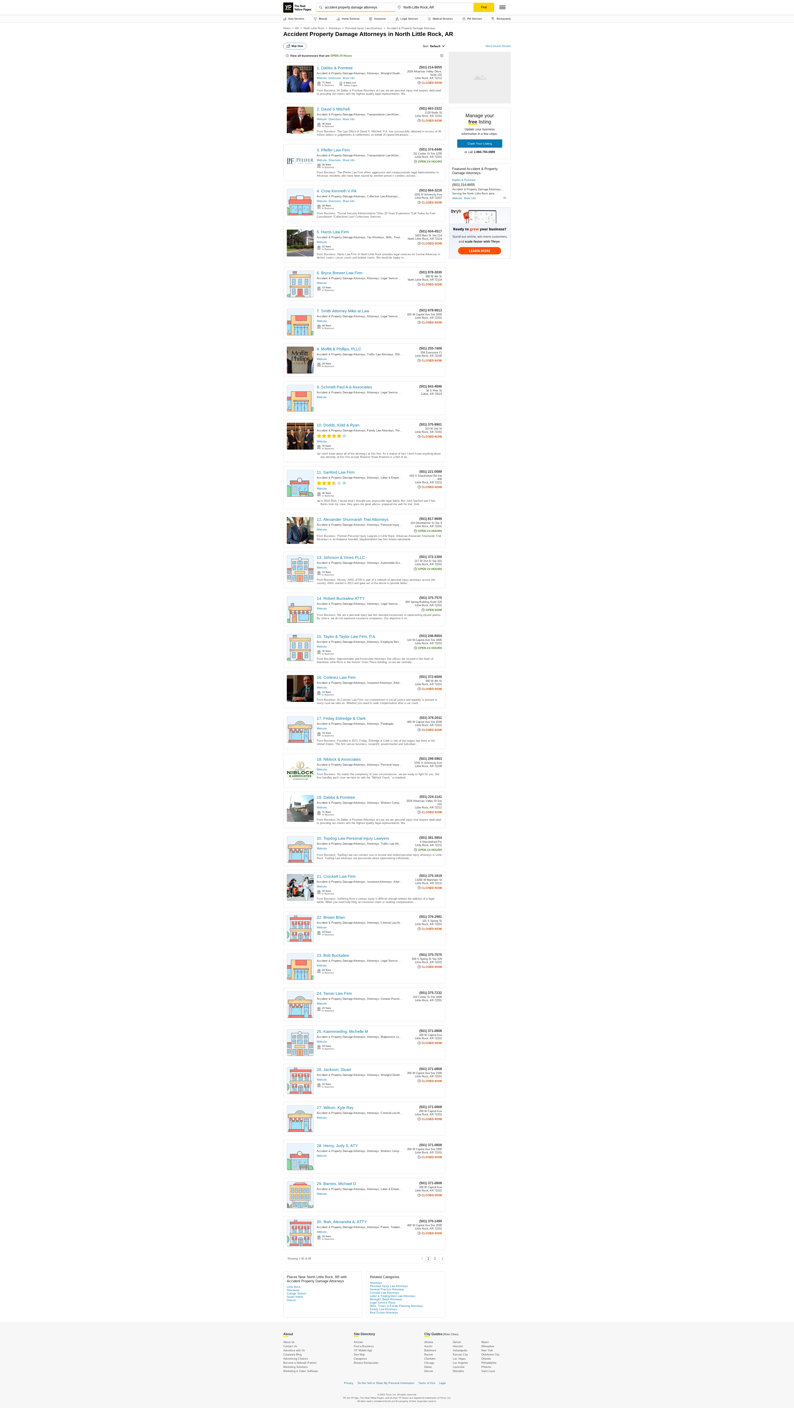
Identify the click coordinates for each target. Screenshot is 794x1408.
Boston (428, 1354)
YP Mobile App (363, 1350)
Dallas (428, 1366)
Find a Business (364, 1346)
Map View (297, 46)
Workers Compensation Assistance (402, 1151)
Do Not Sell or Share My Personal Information (386, 1383)
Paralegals (387, 723)
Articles (358, 1342)
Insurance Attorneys (379, 682)
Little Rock (293, 1286)
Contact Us (290, 1346)
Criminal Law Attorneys (395, 922)
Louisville (458, 1366)
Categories (360, 1358)
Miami (485, 1342)
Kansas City (460, 1354)
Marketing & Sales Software (300, 1371)
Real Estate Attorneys (384, 1312)
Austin (428, 1346)
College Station (296, 1293)
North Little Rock (314, 28)
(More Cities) (450, 1334)
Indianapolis (460, 1350)
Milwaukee (487, 1346)
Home (287, 28)
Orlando (486, 1358)
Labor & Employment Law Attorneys (403, 477)
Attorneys (335, 28)
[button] (502, 7)
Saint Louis (488, 1371)
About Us (289, 1342)
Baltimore (430, 1350)
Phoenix (486, 1366)
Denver (428, 1371)
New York (487, 1350)
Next (441, 1258)
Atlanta (428, 1342)
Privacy (348, 1383)
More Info (349, 78)
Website (322, 78)
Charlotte (429, 1358)
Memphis (458, 1371)
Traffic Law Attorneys (380, 354)
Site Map (359, 1354)
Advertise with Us (294, 1350)
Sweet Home (295, 1296)
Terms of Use (426, 1383)
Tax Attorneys (375, 237)
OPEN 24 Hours (341, 55)
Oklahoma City (490, 1354)
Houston (458, 1346)
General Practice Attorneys (397, 998)
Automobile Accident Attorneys (400, 562)
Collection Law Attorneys (382, 196)
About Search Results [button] (498, 46)
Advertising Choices (295, 1358)
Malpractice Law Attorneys (397, 1036)
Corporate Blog (292, 1354)
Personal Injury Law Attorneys (363, 28)
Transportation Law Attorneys (385, 114)
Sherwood (293, 1290)
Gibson (291, 1300)
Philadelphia (488, 1362)
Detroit (457, 1342)
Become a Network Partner (300, 1362)
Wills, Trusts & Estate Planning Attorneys (396, 1305)
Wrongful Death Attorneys (396, 73)
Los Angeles (460, 1362)
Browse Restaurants (366, 1362)
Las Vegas (459, 1358)
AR (297, 28)
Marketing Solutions (295, 1366)
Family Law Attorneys (380, 430)
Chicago (429, 1362)
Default (435, 46)
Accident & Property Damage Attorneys (341, 73)
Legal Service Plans (393, 278)
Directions (335, 78)
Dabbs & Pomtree (463, 180)
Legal (442, 1383)
